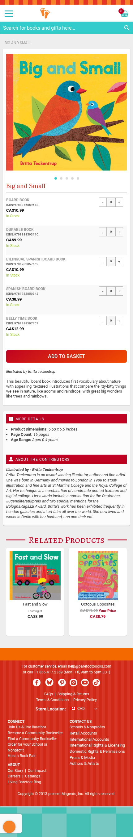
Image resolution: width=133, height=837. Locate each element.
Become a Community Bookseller (35, 733)
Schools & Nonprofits (87, 727)
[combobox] (66, 28)
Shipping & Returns (73, 694)
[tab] (66, 418)
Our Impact (37, 770)
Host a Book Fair (22, 756)
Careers (14, 776)
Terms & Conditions (52, 700)
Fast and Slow (35, 604)
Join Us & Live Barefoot (27, 727)
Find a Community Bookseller (32, 739)
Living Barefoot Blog (24, 782)
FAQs (48, 694)
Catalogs (32, 776)
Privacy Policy (85, 700)
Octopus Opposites (98, 604)
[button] (55, 177)
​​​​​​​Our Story (15, 770)
